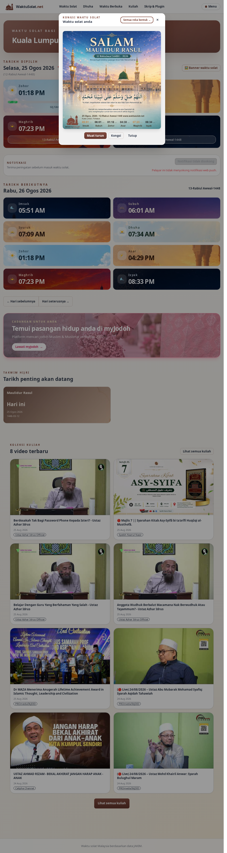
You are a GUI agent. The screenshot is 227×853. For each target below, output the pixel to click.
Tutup (132, 136)
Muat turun (95, 136)
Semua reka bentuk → (137, 19)
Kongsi (116, 136)
